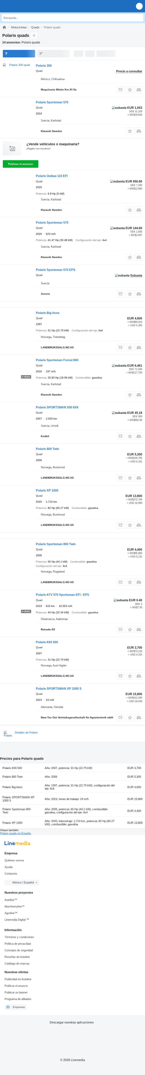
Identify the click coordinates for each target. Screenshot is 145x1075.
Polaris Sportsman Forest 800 (57, 360)
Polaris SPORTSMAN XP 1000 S (59, 688)
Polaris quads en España (15, 833)
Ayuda (8, 867)
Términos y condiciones (19, 937)
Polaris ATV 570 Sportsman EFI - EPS (62, 594)
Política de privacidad (18, 943)
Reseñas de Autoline (17, 956)
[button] (139, 6)
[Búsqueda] (139, 18)
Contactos (11, 873)
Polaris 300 (44, 65)
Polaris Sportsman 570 (52, 102)
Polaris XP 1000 (47, 490)
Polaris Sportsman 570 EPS (55, 269)
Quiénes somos (14, 860)
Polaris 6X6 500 (47, 642)
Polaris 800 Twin (47, 449)
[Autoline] (4, 27)
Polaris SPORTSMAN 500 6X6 (57, 407)
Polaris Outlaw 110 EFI (52, 176)
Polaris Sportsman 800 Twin (56, 544)
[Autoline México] (24, 6)
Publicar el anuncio (20, 163)
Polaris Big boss (47, 313)
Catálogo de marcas (17, 963)
